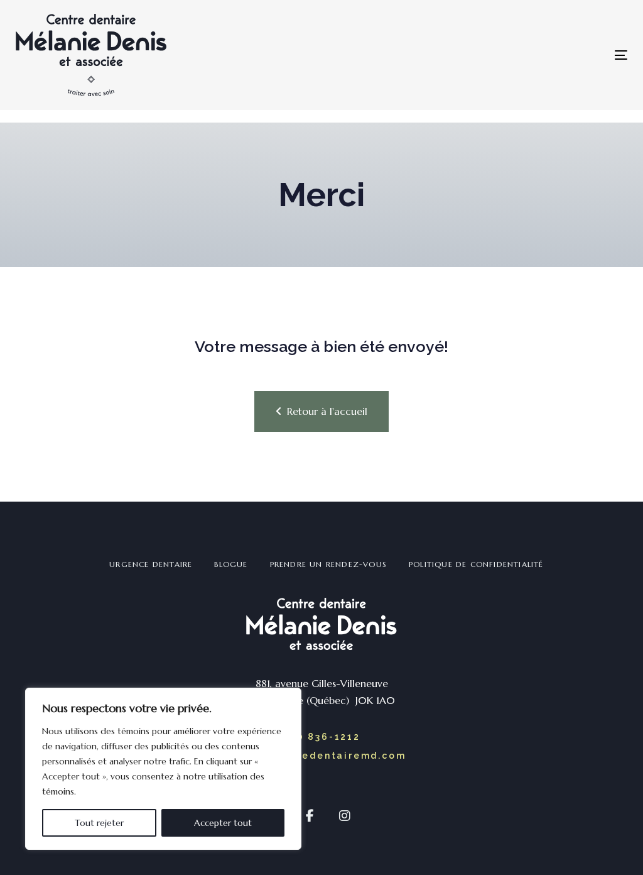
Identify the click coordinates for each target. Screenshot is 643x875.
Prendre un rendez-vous (328, 564)
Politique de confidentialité (476, 564)
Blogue (230, 564)
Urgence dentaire (150, 564)
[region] (163, 769)
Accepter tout (223, 822)
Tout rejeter (99, 822)
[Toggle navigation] (471, 55)
